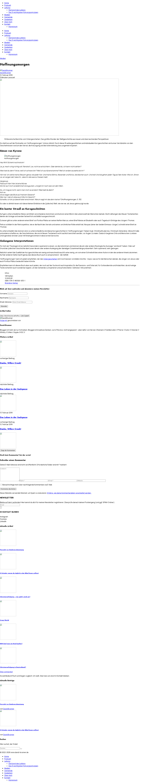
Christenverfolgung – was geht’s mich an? (15, 597)
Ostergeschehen (50, 259)
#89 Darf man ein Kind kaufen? (11, 644)
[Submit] (21, 748)
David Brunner (5, 73)
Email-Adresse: (6, 302)
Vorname (3, 293)
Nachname (4, 298)
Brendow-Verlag (11, 283)
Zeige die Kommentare (8, 450)
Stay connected (6, 672)
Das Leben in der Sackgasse (13, 389)
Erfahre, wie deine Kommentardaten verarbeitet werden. (69, 493)
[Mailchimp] (1, 507)
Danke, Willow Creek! (10, 363)
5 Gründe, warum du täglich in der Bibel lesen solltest (19, 573)
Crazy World (4, 620)
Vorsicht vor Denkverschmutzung (12, 550)
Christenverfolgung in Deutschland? (13, 667)
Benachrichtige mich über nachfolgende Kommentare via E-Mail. (27, 485)
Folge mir (3, 320)
